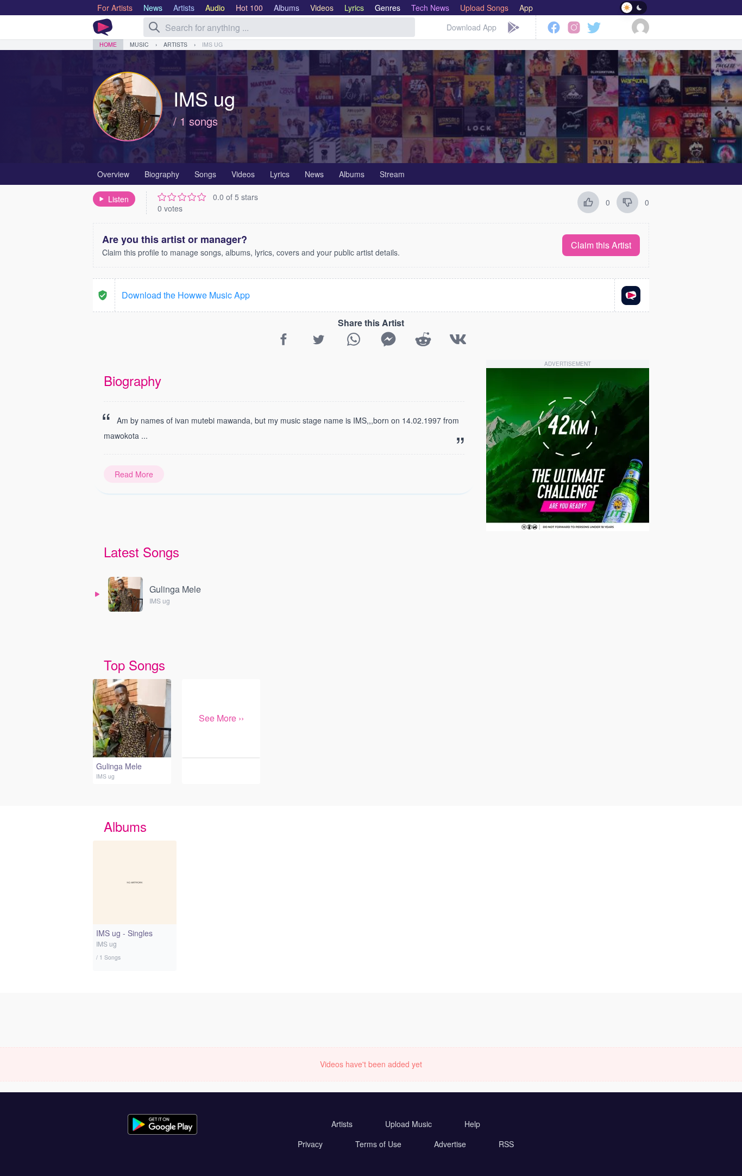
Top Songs (134, 664)
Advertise (450, 1143)
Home (108, 44)
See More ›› (221, 718)
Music (139, 44)
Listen (118, 199)
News (314, 174)
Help (472, 1123)
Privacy (310, 1143)
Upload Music (408, 1123)
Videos (243, 174)
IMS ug (212, 44)
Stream (392, 174)
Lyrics (280, 174)
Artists (175, 44)
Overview (113, 174)
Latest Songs (141, 551)
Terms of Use (378, 1143)
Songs (205, 174)
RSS (506, 1143)
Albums (351, 174)
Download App (471, 27)
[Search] (154, 27)
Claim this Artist (601, 245)
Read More (134, 474)
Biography (161, 174)
